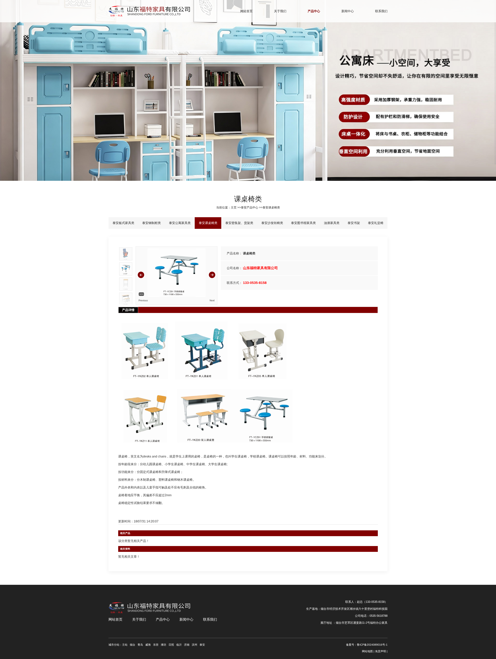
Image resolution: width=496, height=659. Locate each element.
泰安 (202, 644)
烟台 (132, 644)
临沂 (179, 644)
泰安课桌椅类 (271, 207)
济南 (186, 644)
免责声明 (380, 651)
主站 (124, 644)
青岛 (140, 644)
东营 (155, 644)
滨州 (194, 644)
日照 (171, 644)
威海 (148, 644)
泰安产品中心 (249, 207)
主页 (234, 207)
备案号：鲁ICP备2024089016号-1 (367, 644)
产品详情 (128, 310)
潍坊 (163, 644)
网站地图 (367, 651)
